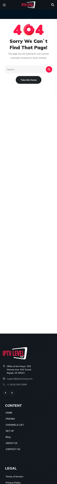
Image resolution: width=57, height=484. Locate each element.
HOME (9, 413)
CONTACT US (13, 449)
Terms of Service (14, 476)
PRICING (10, 419)
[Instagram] (11, 392)
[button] (52, 5)
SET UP (10, 431)
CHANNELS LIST (15, 425)
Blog (8, 437)
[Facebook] (5, 392)
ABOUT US (11, 443)
